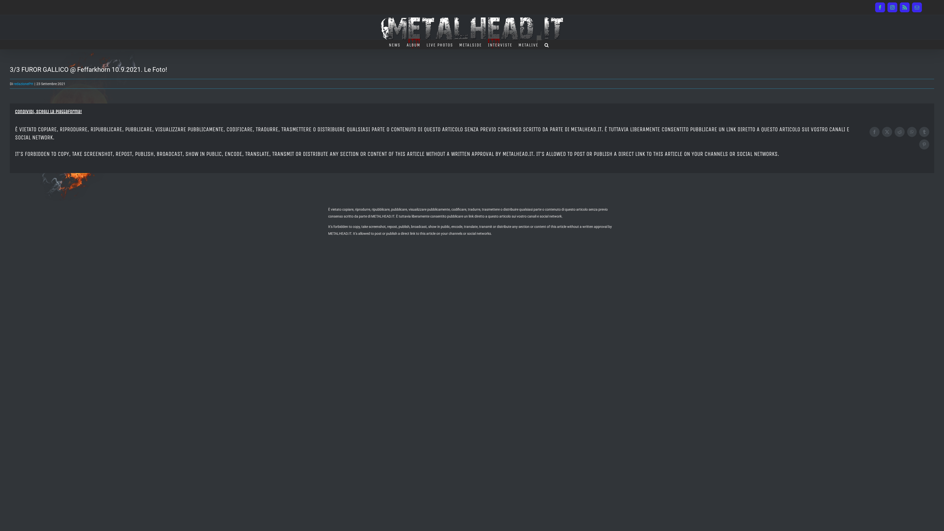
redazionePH (23, 84)
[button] (547, 44)
